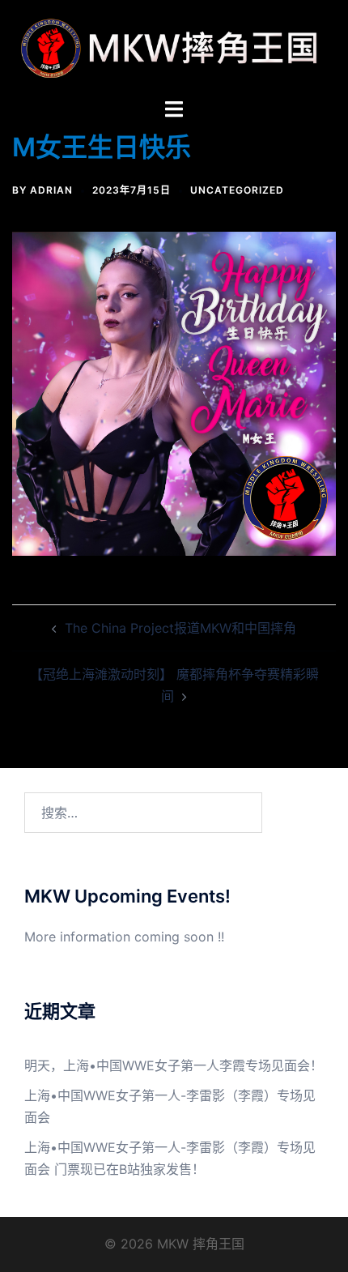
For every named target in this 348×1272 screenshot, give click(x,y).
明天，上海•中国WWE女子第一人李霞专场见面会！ (173, 1065)
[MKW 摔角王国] (174, 47)
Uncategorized (237, 190)
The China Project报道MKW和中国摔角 (180, 628)
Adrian (51, 190)
